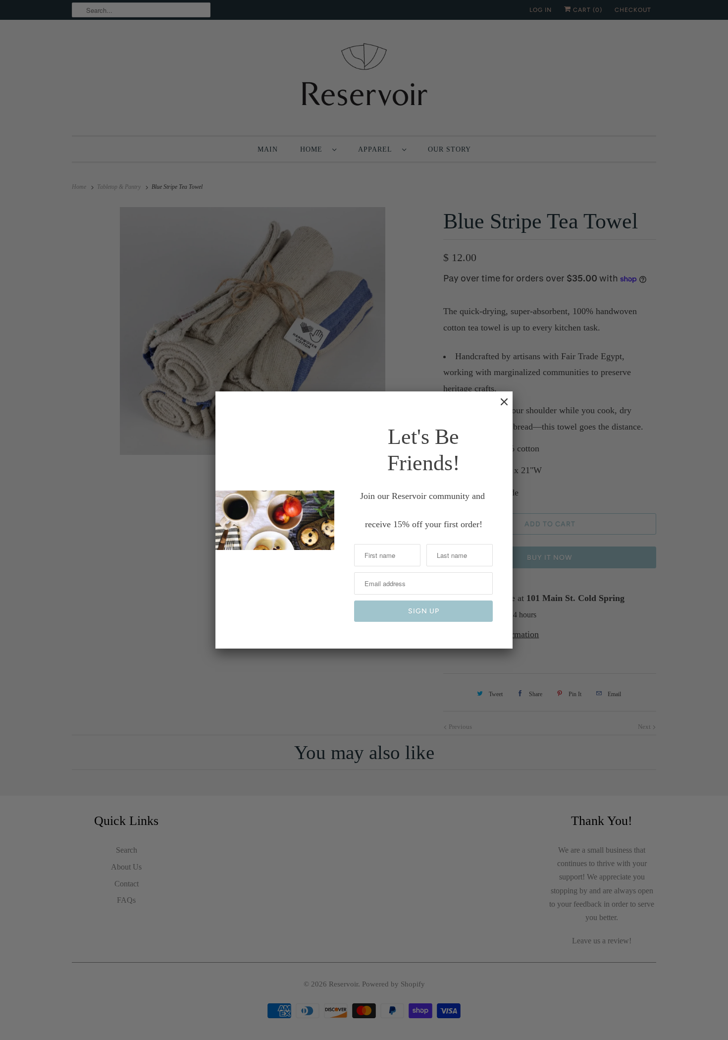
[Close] (499, 407)
